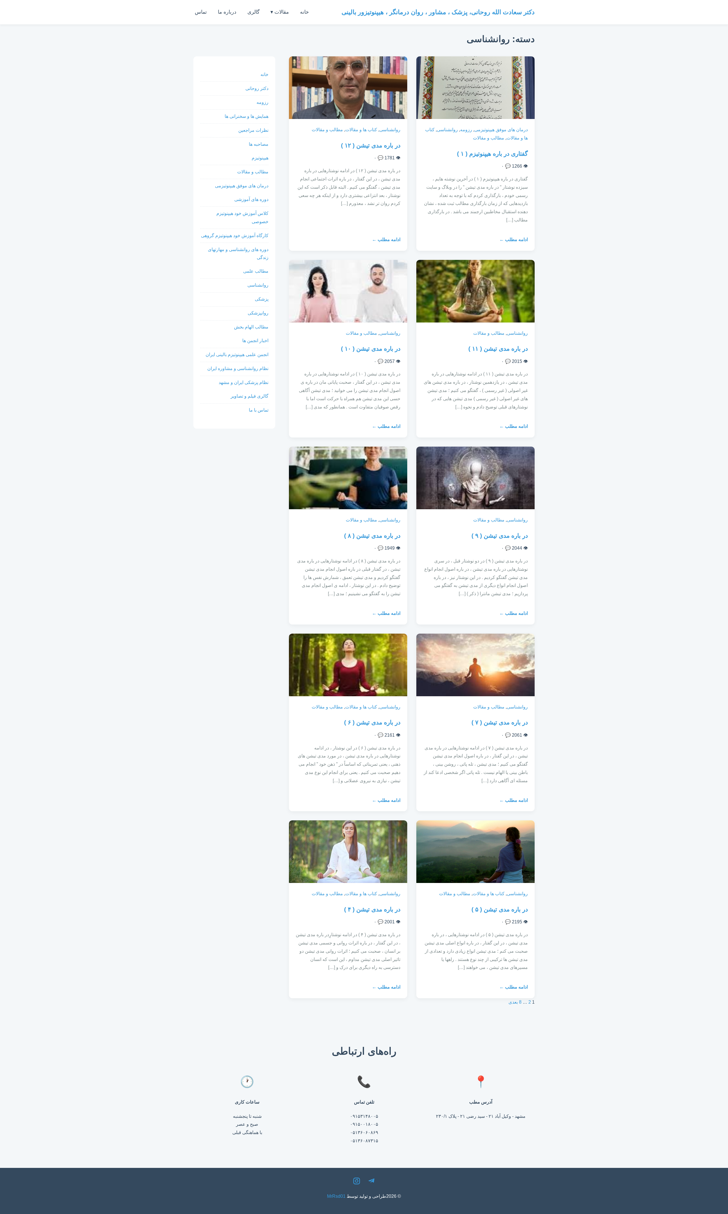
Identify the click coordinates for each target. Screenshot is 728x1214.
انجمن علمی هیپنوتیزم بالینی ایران (237, 354)
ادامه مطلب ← (513, 239)
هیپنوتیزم (260, 157)
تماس (201, 12)
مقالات (281, 12)
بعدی (513, 1002)
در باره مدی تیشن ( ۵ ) (499, 909)
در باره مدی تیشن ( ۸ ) (372, 535)
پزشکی (261, 299)
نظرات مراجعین (253, 130)
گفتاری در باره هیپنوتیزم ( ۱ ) (492, 153)
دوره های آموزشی (251, 199)
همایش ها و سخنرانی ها (246, 116)
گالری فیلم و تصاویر (249, 396)
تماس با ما (258, 410)
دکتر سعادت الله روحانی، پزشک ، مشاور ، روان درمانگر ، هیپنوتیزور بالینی (438, 12)
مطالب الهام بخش (251, 326)
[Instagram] (357, 1182)
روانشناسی (447, 129)
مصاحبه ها (258, 144)
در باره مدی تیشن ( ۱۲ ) (370, 145)
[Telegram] (371, 1182)
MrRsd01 (336, 1196)
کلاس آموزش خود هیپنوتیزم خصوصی (242, 217)
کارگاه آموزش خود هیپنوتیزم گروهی (234, 235)
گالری (253, 12)
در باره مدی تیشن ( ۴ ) (372, 909)
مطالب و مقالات (488, 137)
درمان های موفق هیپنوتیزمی (501, 129)
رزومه (466, 129)
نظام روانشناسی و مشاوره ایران (237, 368)
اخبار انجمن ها (255, 340)
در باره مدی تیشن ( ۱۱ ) (498, 348)
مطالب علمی (255, 271)
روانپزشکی (258, 313)
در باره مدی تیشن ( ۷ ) (499, 722)
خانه (304, 12)
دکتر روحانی (256, 88)
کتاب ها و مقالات (361, 129)
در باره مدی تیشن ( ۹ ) (499, 535)
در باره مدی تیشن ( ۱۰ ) (370, 348)
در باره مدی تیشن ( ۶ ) (372, 722)
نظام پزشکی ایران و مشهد (243, 382)
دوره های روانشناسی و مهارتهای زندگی (238, 253)
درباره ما (227, 12)
